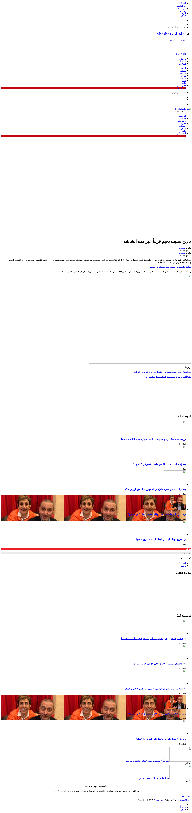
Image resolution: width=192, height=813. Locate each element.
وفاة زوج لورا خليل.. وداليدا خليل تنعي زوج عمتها (161, 539)
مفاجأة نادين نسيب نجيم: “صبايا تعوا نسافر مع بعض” (168, 376)
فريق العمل (181, 6)
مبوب (183, 566)
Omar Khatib (185, 800)
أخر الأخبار (181, 3)
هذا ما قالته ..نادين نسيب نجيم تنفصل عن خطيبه (170, 267)
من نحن (182, 11)
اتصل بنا (182, 16)
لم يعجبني (187, 553)
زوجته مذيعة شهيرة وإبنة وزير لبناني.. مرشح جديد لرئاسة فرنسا (153, 439)
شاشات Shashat (171, 34)
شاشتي (182, 70)
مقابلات (182, 78)
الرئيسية (182, 13)
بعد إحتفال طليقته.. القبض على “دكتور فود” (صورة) (159, 464)
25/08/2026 (181, 54)
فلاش (183, 80)
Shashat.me (158, 800)
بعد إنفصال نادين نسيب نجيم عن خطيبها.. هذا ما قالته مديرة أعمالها (162, 372)
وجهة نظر (181, 73)
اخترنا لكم (181, 85)
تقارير (183, 75)
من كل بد (182, 8)
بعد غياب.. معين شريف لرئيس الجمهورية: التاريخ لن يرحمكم (155, 489)
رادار (184, 83)
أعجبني (188, 549)
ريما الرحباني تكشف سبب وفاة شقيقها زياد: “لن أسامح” (157, 514)
